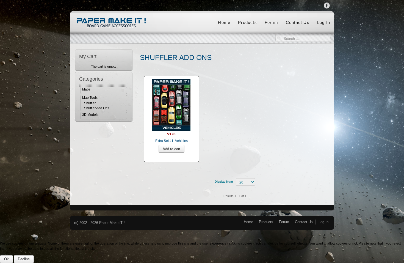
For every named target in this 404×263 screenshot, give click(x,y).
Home (224, 22)
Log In (323, 22)
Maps (86, 89)
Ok (6, 259)
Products (247, 22)
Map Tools (90, 98)
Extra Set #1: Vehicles (171, 141)
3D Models (90, 115)
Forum (271, 22)
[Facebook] (327, 5)
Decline (24, 259)
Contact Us (297, 22)
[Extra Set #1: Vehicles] (171, 104)
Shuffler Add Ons (96, 108)
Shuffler (90, 103)
